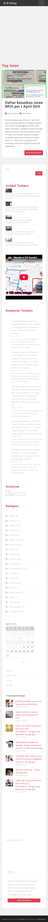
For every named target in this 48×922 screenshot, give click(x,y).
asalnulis (12, 525)
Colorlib (21, 919)
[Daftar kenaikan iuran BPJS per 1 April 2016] (24, 84)
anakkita (12, 521)
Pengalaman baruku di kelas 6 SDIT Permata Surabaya (24, 330)
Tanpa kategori (15, 607)
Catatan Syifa (14, 544)
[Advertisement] (24, 31)
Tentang (9, 685)
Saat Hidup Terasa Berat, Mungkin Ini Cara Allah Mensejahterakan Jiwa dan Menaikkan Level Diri (23, 195)
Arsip (8, 491)
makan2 (12, 578)
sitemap (9, 680)
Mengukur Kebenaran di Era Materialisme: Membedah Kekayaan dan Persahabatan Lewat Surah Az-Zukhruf (22, 209)
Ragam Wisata (14, 592)
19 (16, 647)
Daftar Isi (9, 671)
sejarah (12, 597)
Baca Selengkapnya (33, 153)
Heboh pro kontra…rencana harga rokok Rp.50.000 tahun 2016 (27, 715)
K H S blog (10, 3)
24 (8, 651)
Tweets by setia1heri (14, 840)
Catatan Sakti (14, 540)
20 (20, 647)
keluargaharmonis (16, 568)
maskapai (12, 583)
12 (16, 642)
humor (11, 549)
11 (12, 642)
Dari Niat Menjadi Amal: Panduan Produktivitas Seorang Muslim (19, 221)
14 (24, 642)
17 (8, 647)
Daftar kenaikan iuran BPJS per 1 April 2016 (24, 104)
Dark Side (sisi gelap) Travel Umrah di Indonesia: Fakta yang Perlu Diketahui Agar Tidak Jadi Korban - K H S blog (26, 389)
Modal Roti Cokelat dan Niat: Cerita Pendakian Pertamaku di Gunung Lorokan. (22, 244)
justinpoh (12, 559)
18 (12, 647)
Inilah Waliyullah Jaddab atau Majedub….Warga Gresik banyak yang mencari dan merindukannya (29, 745)
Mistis (11, 587)
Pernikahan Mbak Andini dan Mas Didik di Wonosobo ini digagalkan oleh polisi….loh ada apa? (29, 759)
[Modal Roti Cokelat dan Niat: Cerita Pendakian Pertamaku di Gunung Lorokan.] (9, 240)
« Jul (23, 662)
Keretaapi (12, 573)
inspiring (12, 554)
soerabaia (13, 602)
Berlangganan (24, 900)
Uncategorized (14, 611)
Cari (7, 169)
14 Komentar (26, 113)
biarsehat (12, 530)
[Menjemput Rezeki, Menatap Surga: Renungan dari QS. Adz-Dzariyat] (9, 228)
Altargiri (12, 516)
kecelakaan (13, 564)
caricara (12, 535)
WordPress (42, 919)
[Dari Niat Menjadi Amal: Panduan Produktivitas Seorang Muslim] (9, 217)
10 (8, 642)
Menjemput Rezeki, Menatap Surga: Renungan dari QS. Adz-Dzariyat (20, 232)
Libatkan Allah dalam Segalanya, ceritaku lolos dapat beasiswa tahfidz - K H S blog (26, 324)
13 (20, 642)
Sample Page (11, 675)
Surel (12, 872)
